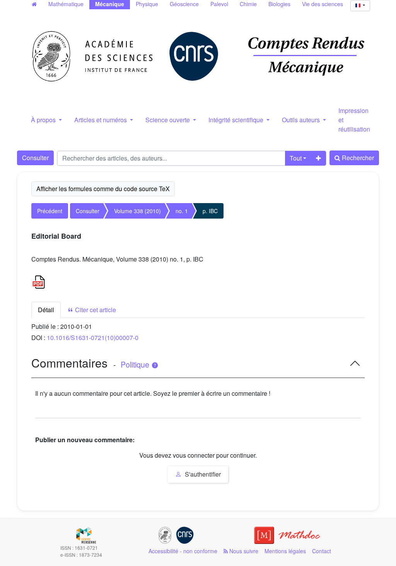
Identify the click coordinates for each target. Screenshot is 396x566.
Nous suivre (243, 551)
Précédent (49, 211)
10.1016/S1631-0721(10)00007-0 (92, 337)
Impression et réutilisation (354, 119)
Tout (296, 158)
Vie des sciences (322, 4)
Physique (147, 4)
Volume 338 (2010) (137, 211)
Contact (321, 551)
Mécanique (109, 4)
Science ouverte (168, 119)
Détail (46, 309)
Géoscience (184, 4)
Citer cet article (94, 309)
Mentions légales (285, 551)
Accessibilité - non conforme (182, 551)
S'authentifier (202, 474)
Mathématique (66, 4)
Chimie (248, 4)
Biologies (279, 4)
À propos (44, 119)
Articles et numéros (101, 119)
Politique (136, 364)
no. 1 (182, 211)
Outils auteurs (301, 119)
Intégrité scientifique (236, 119)
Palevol (219, 4)
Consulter (35, 157)
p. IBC (210, 211)
